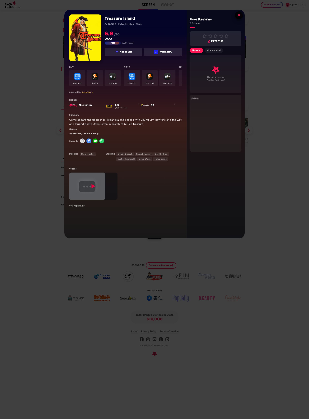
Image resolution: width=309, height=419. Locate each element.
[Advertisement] (216, 125)
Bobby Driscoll (125, 154)
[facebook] (88, 141)
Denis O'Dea (144, 159)
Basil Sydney (161, 154)
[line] (95, 141)
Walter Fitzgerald (126, 159)
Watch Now (165, 52)
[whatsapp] (101, 141)
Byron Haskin (87, 154)
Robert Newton (143, 154)
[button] (77, 78)
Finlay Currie (160, 159)
